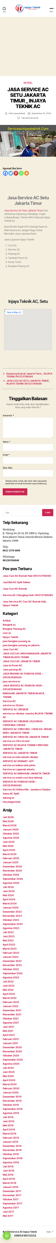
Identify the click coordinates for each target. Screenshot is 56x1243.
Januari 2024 (10, 907)
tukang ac (8, 797)
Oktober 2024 (11, 874)
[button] (7, 1235)
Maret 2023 (9, 948)
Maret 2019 (9, 1133)
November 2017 (12, 1195)
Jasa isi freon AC (12, 665)
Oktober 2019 (11, 1104)
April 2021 (9, 1035)
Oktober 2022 (11, 969)
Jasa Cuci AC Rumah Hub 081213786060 (27, 575)
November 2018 (12, 1150)
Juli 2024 (8, 887)
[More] (26, 173)
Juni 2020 (9, 1072)
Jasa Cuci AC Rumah (15, 588)
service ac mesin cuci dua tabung (22, 777)
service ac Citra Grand (16, 741)
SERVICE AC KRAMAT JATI (18, 761)
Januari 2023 (10, 956)
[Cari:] (21, 513)
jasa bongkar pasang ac (17, 641)
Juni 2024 (9, 891)
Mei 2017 (8, 1215)
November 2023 (12, 915)
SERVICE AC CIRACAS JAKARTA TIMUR (26, 736)
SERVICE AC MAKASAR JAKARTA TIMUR (26, 773)
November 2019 (12, 1100)
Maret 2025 (9, 854)
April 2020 (9, 1080)
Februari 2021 (11, 1039)
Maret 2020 (10, 1084)
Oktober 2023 (11, 919)
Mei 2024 (8, 895)
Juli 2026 (8, 817)
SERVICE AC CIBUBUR (15, 709)
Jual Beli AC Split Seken (16, 582)
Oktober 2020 (11, 1055)
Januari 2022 (10, 1006)
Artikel (28, 83)
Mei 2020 (8, 1076)
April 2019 (9, 1129)
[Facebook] (5, 173)
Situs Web (7, 468)
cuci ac (7, 632)
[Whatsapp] (21, 173)
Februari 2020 (11, 1088)
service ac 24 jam (13, 705)
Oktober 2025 (11, 833)
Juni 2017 (8, 1211)
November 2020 (12, 1051)
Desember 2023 (12, 911)
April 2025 (9, 850)
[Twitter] (10, 173)
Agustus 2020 (11, 1063)
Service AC (9, 701)
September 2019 (12, 1109)
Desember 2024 (12, 866)
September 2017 (12, 1203)
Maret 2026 (9, 825)
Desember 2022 (12, 961)
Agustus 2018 (11, 1162)
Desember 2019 (12, 1096)
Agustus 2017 (11, 1207)
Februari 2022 (11, 1002)
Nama (6, 442)
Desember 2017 (12, 1191)
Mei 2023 (8, 940)
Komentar (8, 415)
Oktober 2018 (11, 1154)
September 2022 (13, 973)
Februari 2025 (11, 858)
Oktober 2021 (11, 1018)
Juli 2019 (8, 1117)
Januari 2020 (11, 1092)
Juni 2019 (8, 1121)
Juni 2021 (8, 1026)
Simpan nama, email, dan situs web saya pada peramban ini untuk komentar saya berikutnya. (26, 482)
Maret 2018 (9, 1182)
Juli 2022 (8, 981)
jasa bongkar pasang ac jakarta (21, 645)
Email (6, 455)
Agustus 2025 (11, 837)
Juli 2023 (8, 932)
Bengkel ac (9, 624)
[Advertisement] (28, 46)
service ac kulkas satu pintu (19, 765)
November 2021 (12, 1014)
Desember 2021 (12, 1010)
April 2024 (9, 899)
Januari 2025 (10, 862)
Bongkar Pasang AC (14, 628)
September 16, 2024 (41, 113)
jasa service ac (11, 681)
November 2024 (12, 870)
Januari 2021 (10, 1043)
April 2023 (9, 944)
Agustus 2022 (11, 977)
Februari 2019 (11, 1137)
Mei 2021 (8, 1030)
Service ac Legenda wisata (18, 769)
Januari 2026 (10, 829)
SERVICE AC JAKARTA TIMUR (20, 752)
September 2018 (12, 1158)
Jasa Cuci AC (10, 649)
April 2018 (9, 1178)
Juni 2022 (8, 985)
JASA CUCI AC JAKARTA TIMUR (21, 661)
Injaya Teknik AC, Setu (28, 301)
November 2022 (12, 965)
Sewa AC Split (11, 793)
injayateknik (19, 113)
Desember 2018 (12, 1146)
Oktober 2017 (11, 1199)
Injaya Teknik (10, 637)
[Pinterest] (16, 173)
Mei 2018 (8, 1174)
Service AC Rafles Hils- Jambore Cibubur (27, 789)
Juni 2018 (8, 1170)
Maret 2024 (9, 903)
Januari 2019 (10, 1141)
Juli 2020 (8, 1067)
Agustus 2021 (11, 1022)
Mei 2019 (8, 1125)
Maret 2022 (9, 998)
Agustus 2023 (11, 928)
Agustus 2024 (11, 882)
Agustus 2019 (11, 1113)
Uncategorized (11, 801)
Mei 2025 (8, 846)
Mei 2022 (8, 989)
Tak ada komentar (30, 118)
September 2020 (13, 1059)
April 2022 (9, 993)
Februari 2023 (11, 952)
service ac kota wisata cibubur (20, 757)
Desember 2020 (12, 1047)
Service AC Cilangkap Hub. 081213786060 (28, 595)
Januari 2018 (10, 1187)
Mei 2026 (8, 821)
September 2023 (13, 924)
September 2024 (13, 878)
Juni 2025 (9, 841)
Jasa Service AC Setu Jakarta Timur (23, 210)
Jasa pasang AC (12, 669)
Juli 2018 (8, 1166)
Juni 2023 (9, 936)
